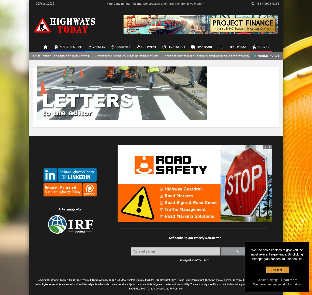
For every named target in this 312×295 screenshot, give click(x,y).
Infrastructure (70, 47)
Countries (122, 47)
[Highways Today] (65, 25)
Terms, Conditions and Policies (161, 288)
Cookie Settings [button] (267, 280)
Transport (204, 47)
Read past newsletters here (194, 260)
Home (46, 47)
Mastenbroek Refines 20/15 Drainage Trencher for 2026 (115, 55)
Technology (176, 47)
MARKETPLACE (269, 55)
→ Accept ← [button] (277, 269)
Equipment (148, 47)
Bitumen (263, 47)
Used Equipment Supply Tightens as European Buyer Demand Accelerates (195, 55)
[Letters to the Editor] (122, 93)
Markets (99, 47)
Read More (289, 280)
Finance (241, 47)
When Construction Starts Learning (56, 55)
